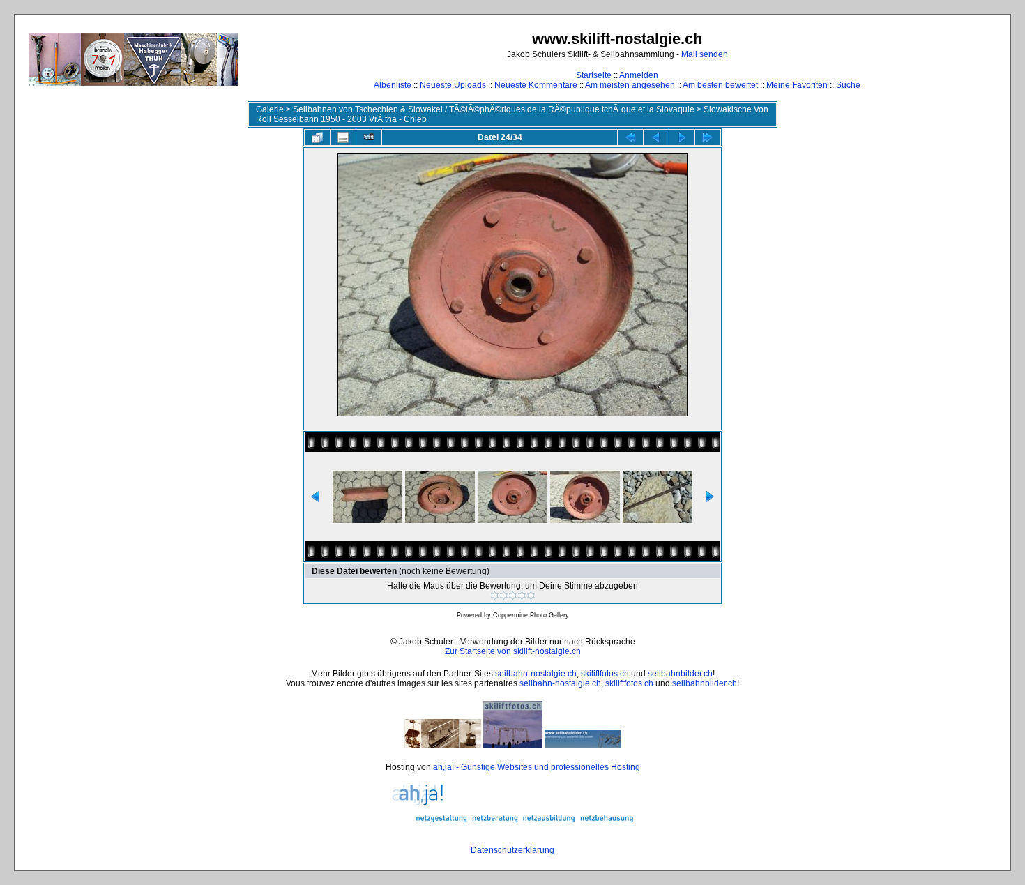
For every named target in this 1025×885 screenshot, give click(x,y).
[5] (531, 595)
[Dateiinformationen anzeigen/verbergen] (343, 137)
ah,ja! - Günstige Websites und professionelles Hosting (536, 767)
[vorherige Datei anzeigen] (656, 137)
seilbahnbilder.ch (680, 674)
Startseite (594, 75)
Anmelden (638, 75)
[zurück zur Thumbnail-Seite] (317, 137)
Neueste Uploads (453, 85)
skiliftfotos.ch (605, 674)
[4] (521, 595)
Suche (848, 85)
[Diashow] (368, 137)
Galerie (270, 109)
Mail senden (704, 54)
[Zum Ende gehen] (707, 137)
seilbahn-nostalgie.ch (536, 674)
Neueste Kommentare (535, 85)
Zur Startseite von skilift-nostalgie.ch (513, 651)
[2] (503, 595)
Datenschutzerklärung (512, 850)
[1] (494, 595)
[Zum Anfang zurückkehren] (630, 137)
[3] (512, 595)
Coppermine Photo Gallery (531, 615)
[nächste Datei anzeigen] (681, 137)
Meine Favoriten (797, 85)
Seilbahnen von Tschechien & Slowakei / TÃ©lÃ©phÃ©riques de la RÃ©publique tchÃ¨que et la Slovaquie (493, 109)
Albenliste (392, 85)
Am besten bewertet (720, 85)
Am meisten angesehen (630, 85)
